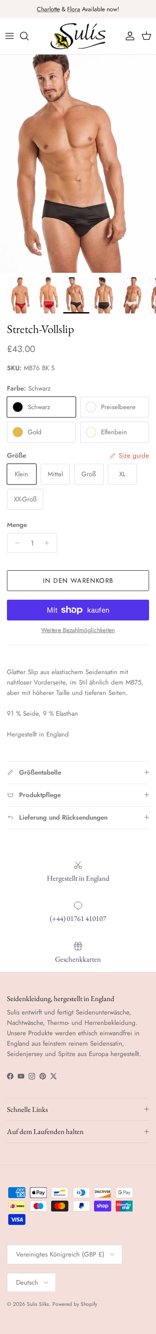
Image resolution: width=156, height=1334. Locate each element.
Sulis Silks (38, 1304)
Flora (73, 9)
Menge (17, 525)
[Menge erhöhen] (49, 542)
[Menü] (9, 35)
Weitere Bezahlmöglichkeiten (78, 630)
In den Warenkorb (78, 580)
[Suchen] (28, 35)
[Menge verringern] (15, 542)
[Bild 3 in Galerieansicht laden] (78, 164)
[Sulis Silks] (78, 36)
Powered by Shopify (74, 1304)
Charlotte (48, 9)
